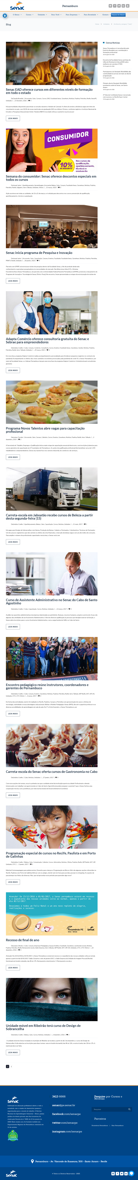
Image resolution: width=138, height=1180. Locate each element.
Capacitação (38, 258)
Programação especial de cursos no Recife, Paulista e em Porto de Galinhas (51, 854)
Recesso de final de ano (22, 940)
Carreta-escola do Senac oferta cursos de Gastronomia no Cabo (51, 771)
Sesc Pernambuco (117, 1125)
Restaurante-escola (28, 948)
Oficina (69, 862)
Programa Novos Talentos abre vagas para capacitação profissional (45, 429)
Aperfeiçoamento (28, 185)
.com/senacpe (66, 1114)
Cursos (44, 98)
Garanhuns (65, 98)
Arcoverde (28, 98)
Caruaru (38, 98)
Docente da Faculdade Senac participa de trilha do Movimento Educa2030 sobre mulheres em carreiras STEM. (117, 62)
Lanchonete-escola (80, 946)
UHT (87, 694)
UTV (17, 696)
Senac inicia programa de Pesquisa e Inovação (39, 253)
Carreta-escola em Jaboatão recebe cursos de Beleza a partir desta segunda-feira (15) (49, 516)
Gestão (80, 348)
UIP (91, 694)
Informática (57, 862)
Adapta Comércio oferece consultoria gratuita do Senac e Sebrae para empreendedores (47, 340)
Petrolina (83, 98)
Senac (20, 6)
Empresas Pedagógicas (41, 946)
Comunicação (37, 862)
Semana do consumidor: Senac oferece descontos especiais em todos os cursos (51, 177)
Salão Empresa (39, 948)
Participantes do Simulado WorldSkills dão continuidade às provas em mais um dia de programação (117, 74)
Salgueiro (20, 187)
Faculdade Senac (56, 98)
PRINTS (8, 260)
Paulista (77, 98)
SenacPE (93, 98)
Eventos (50, 258)
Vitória (41, 187)
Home (97, 24)
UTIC (14, 696)
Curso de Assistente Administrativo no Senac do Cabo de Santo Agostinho (51, 601)
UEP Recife (82, 694)
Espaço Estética (54, 946)
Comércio (37, 348)
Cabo (34, 98)
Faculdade (57, 258)
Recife (89, 98)
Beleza (54, 185)
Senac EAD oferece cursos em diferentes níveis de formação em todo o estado (49, 91)
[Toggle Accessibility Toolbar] (4, 15)
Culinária (44, 437)
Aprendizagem (39, 185)
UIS (93, 694)
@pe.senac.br (63, 1105)
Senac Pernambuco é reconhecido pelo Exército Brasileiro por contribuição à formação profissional (116, 50)
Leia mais (13, 118)
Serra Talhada (27, 187)
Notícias (71, 98)
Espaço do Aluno (118, 15)
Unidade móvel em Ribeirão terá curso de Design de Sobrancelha (43, 1027)
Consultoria (44, 348)
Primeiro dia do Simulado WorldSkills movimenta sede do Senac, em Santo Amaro (115, 85)
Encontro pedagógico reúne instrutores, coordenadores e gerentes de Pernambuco (47, 686)
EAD (48, 98)
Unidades (106, 24)
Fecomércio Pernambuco (100, 1125)
